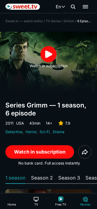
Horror (31, 131)
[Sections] (85, 6)
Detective (13, 131)
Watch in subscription (39, 152)
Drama (58, 131)
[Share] (85, 152)
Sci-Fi (45, 131)
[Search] (73, 6)
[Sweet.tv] (22, 6)
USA (20, 123)
